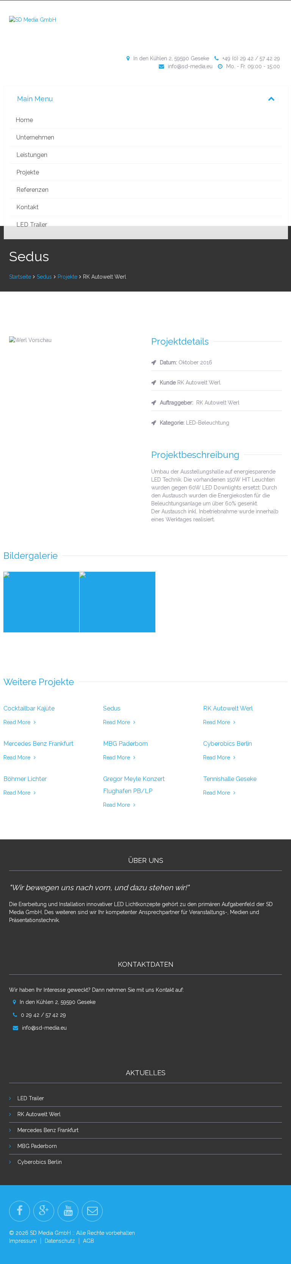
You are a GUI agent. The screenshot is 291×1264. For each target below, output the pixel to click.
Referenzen (32, 189)
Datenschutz (60, 1241)
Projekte (27, 172)
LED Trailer (31, 224)
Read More (17, 722)
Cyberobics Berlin (39, 1162)
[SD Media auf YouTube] (68, 1211)
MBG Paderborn (37, 1146)
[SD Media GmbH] (32, 19)
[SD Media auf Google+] (43, 1211)
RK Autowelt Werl (39, 1114)
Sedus (44, 277)
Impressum (23, 1241)
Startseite (20, 277)
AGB (88, 1241)
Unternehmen (35, 137)
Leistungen (31, 154)
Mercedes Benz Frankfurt (47, 1130)
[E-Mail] (92, 1211)
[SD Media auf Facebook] (19, 1211)
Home (24, 120)
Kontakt (27, 207)
